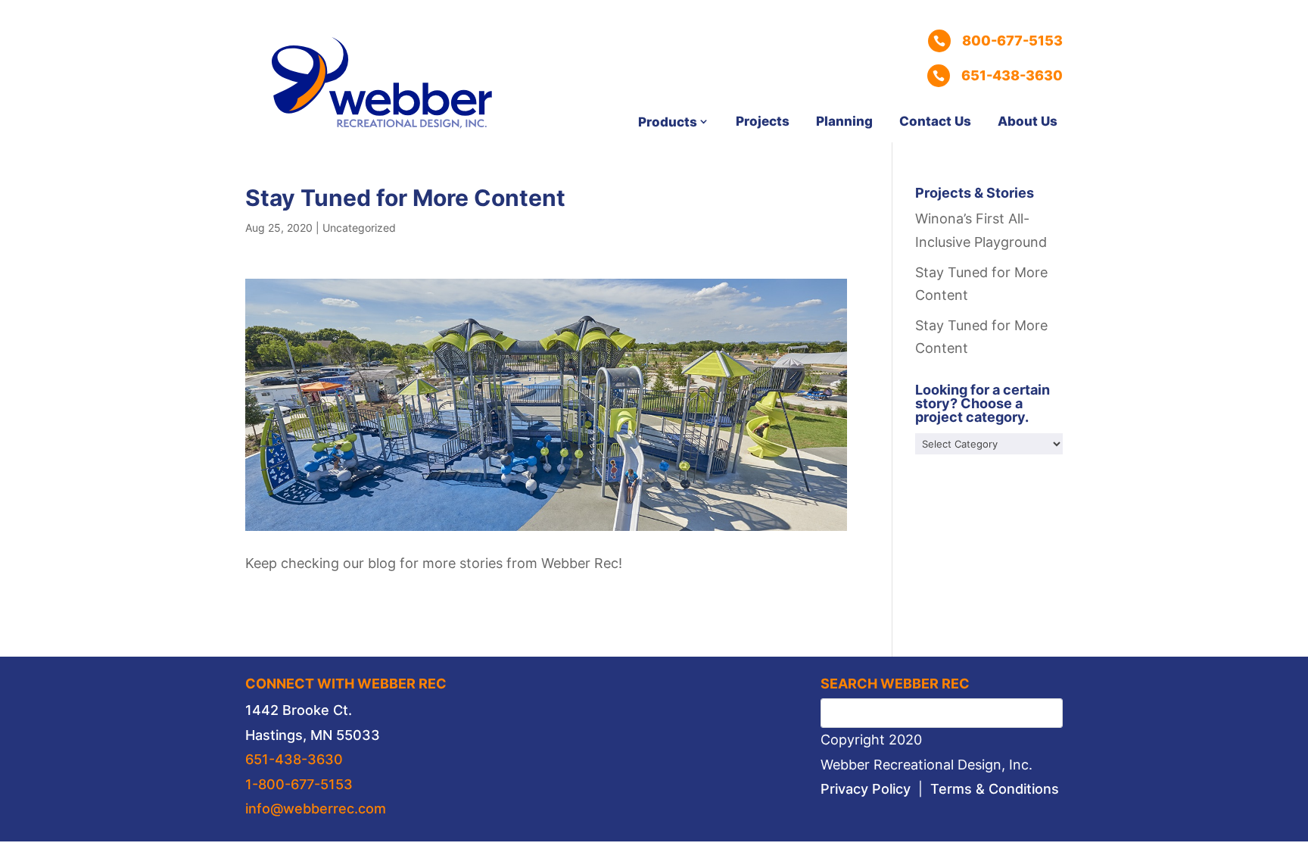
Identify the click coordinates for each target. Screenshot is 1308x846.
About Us (1027, 121)
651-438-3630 (294, 759)
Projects (762, 121)
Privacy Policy (866, 789)
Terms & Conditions (994, 789)
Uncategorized (359, 227)
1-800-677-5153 (299, 784)
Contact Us (935, 121)
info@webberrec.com (315, 808)
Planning (844, 121)
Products (667, 122)
